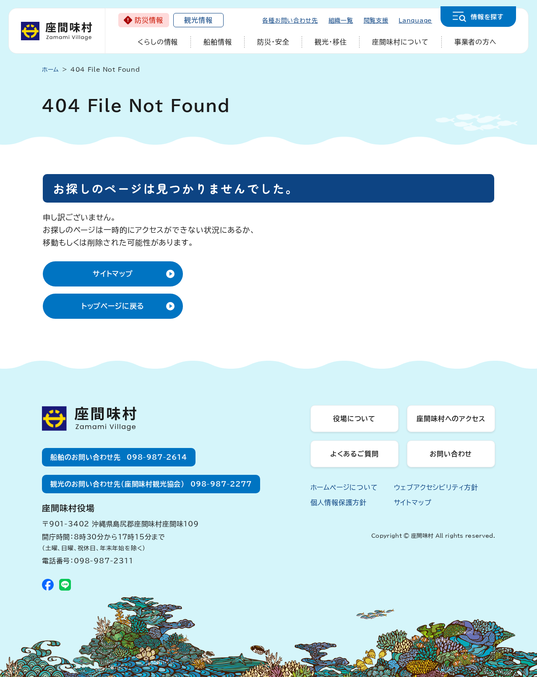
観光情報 (198, 20)
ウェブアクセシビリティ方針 (436, 487)
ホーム (50, 70)
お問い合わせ (451, 453)
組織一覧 (340, 20)
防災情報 (149, 20)
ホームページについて (344, 487)
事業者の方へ (475, 42)
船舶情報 (217, 42)
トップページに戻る (113, 306)
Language (415, 20)
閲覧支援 (376, 20)
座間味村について (400, 42)
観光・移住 (331, 42)
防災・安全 (273, 42)
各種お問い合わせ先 (290, 20)
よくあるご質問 (354, 453)
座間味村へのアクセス (451, 418)
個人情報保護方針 (338, 502)
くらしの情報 (158, 42)
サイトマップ (113, 273)
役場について (354, 418)
